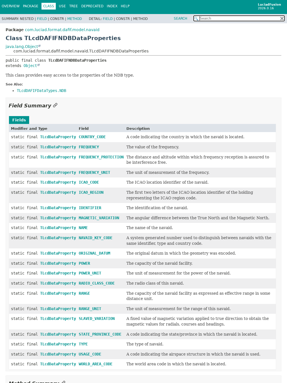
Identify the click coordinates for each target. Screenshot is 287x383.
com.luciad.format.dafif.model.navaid (62, 29)
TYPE (83, 344)
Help (125, 6)
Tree (73, 6)
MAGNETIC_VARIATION (99, 218)
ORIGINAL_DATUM (94, 253)
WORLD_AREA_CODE (95, 364)
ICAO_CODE (89, 182)
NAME (83, 227)
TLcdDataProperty (58, 137)
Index (112, 6)
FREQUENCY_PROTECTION (101, 157)
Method (74, 19)
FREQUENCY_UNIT (94, 172)
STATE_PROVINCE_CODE (100, 334)
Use (62, 6)
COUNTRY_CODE (92, 137)
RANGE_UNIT (90, 308)
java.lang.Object (22, 46)
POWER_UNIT (90, 273)
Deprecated (92, 6)
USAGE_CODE (90, 354)
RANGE (84, 293)
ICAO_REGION (91, 192)
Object (30, 65)
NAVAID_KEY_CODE (95, 238)
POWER (84, 263)
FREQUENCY (89, 147)
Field (42, 19)
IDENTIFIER (90, 208)
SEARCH (180, 18)
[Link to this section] (55, 106)
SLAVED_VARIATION (97, 318)
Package (30, 6)
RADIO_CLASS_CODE (97, 283)
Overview (11, 6)
